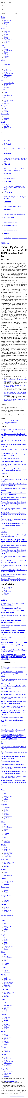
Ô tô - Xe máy (7, 84)
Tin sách (6, 128)
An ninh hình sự (8, 587)
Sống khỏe (6, 103)
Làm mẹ (6, 93)
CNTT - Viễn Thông (9, 83)
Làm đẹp (6, 57)
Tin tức (2, 16)
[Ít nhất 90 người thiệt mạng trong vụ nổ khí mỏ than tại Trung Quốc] (14, 639)
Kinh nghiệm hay (8, 95)
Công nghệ (6, 593)
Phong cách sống (5, 114)
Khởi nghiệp (7, 76)
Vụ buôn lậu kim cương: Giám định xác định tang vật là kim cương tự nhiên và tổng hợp (13, 503)
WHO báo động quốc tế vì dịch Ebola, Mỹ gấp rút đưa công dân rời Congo (13, 657)
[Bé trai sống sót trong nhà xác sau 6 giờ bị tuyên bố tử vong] (14, 617)
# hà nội (6, 423)
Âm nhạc (6, 54)
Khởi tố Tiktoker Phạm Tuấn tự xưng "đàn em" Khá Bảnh (13, 454)
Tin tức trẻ (6, 124)
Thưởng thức (4, 106)
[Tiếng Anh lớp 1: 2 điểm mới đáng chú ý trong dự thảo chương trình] (14, 668)
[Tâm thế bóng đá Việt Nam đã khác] (10, 458)
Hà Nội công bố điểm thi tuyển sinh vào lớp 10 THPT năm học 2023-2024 (15, 386)
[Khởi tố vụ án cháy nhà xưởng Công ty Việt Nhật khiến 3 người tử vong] (14, 465)
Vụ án (5, 26)
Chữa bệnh (6, 102)
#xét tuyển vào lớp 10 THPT (11, 420)
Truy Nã (6, 34)
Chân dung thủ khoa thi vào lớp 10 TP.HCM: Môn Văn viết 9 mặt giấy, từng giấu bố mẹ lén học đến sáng (15, 394)
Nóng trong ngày (8, 20)
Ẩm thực (6, 108)
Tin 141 (6, 42)
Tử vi (5, 116)
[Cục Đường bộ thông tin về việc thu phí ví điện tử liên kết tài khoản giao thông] (14, 576)
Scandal (6, 49)
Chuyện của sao (8, 50)
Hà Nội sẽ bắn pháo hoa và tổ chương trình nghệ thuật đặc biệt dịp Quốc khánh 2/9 (14, 514)
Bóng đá (6, 62)
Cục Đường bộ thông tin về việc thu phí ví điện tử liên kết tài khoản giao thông (13, 579)
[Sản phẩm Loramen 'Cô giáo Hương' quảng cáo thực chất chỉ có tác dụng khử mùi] (14, 431)
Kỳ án (5, 35)
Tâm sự (5, 92)
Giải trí (2, 45)
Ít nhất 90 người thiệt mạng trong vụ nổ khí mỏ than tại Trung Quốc (14, 644)
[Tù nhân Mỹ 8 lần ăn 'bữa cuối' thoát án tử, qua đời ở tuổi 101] (14, 490)
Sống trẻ (3, 122)
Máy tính (6, 85)
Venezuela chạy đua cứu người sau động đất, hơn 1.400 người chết (13, 632)
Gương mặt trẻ (7, 127)
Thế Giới (3, 18)
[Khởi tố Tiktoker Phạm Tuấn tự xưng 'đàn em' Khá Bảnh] (14, 450)
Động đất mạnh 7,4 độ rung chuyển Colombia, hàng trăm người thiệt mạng (12, 610)
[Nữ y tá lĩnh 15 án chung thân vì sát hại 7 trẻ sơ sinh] (14, 441)
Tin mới (4, 532)
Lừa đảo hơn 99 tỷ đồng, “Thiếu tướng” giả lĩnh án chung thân (14, 484)
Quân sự (6, 23)
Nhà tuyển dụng (8, 75)
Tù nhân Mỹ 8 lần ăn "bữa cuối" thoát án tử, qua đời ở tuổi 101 (13, 493)
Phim (5, 53)
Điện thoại (6, 87)
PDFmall (6, 594)
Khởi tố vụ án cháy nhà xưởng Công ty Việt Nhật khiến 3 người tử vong (13, 469)
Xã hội (5, 590)
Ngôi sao (6, 47)
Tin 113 (5, 32)
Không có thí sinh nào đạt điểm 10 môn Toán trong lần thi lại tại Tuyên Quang (13, 686)
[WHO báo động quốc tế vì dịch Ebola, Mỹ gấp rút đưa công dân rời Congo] (14, 651)
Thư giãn (6, 111)
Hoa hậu (6, 52)
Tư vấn (5, 69)
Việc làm (3, 66)
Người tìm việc (7, 70)
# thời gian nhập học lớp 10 (10, 422)
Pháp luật (3, 28)
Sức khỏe (3, 97)
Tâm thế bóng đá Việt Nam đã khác (12, 461)
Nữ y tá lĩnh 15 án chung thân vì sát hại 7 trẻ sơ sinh (13, 748)
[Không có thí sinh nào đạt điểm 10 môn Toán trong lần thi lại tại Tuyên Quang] (14, 680)
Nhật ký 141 (7, 588)
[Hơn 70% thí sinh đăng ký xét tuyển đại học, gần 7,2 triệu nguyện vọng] (14, 698)
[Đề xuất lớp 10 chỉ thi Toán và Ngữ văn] (11, 691)
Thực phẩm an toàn (8, 100)
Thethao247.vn (7, 591)
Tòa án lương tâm (8, 39)
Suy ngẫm (6, 119)
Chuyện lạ (6, 22)
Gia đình (3, 89)
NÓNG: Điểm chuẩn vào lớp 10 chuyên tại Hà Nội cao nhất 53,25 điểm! (15, 380)
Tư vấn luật (6, 41)
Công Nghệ (3, 80)
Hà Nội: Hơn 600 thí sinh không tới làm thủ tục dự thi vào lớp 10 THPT (15, 400)
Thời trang (6, 56)
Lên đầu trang (9, 915)
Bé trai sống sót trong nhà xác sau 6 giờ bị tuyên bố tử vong (12, 621)
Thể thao (3, 60)
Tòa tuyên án (7, 31)
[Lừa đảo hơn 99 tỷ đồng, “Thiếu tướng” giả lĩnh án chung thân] (14, 481)
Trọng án (6, 37)
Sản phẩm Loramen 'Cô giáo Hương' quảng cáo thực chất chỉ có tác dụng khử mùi (14, 435)
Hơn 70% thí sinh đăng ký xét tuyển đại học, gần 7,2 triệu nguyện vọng (13, 702)
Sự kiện (4, 600)
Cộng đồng (6, 126)
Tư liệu (5, 24)
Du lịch (5, 110)
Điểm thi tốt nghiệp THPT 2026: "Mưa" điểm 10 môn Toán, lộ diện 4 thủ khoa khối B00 (14, 712)
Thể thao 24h (7, 64)
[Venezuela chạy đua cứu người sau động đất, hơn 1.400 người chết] (14, 627)
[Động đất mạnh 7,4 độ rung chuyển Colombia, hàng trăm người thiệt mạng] (14, 605)
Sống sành (6, 118)
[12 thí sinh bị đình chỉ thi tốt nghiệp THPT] (12, 717)
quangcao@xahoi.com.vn (17, 1096)
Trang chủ (3, 915)
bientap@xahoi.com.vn (11, 1081)
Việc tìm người (7, 77)
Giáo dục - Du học (8, 73)
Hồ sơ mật (6, 38)
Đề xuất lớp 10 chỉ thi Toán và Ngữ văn (13, 694)
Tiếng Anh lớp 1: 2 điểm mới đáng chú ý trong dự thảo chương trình (14, 674)
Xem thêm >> (4, 473)
